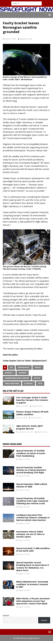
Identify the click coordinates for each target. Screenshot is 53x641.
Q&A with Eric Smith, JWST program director (29, 427)
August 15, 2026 (24, 573)
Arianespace (24, 367)
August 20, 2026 (24, 507)
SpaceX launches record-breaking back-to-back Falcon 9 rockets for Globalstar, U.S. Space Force (32, 566)
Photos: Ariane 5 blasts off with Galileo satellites (32, 413)
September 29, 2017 (25, 432)
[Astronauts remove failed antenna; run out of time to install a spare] (8, 534)
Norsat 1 (9, 373)
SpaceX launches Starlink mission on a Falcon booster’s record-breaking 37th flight (31, 470)
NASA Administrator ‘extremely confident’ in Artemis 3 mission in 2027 (32, 584)
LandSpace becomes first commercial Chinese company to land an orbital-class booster (33, 517)
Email (5, 354)
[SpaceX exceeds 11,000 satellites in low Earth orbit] (8, 551)
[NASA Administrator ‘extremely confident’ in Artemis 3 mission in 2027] (8, 584)
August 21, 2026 (24, 490)
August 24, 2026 (24, 476)
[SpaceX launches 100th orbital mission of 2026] (8, 487)
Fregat (38, 367)
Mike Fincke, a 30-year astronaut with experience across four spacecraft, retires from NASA (33, 601)
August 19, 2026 (24, 523)
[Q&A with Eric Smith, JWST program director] (8, 429)
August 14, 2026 (24, 590)
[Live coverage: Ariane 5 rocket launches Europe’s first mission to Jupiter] (8, 400)
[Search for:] (26, 3)
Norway (23, 373)
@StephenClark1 (39, 360)
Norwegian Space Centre (17, 378)
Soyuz (37, 378)
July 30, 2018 (22, 418)
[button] (49, 15)
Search (6, 615)
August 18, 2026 (24, 540)
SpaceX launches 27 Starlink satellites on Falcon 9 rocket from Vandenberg (30, 453)
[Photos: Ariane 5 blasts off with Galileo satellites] (8, 414)
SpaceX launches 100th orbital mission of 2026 (31, 485)
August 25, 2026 (24, 459)
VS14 (40, 383)
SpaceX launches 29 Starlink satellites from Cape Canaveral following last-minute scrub (32, 501)
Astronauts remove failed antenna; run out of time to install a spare (30, 534)
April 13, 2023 (23, 406)
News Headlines (12, 444)
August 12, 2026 (24, 607)
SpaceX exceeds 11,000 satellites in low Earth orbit (33, 549)
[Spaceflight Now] (26, 10)
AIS (11, 367)
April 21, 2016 (10, 39)
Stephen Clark (26, 39)
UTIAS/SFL (28, 383)
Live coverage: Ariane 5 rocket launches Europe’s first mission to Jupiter (32, 400)
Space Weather (12, 383)
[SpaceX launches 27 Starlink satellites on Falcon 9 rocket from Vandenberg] (8, 453)
